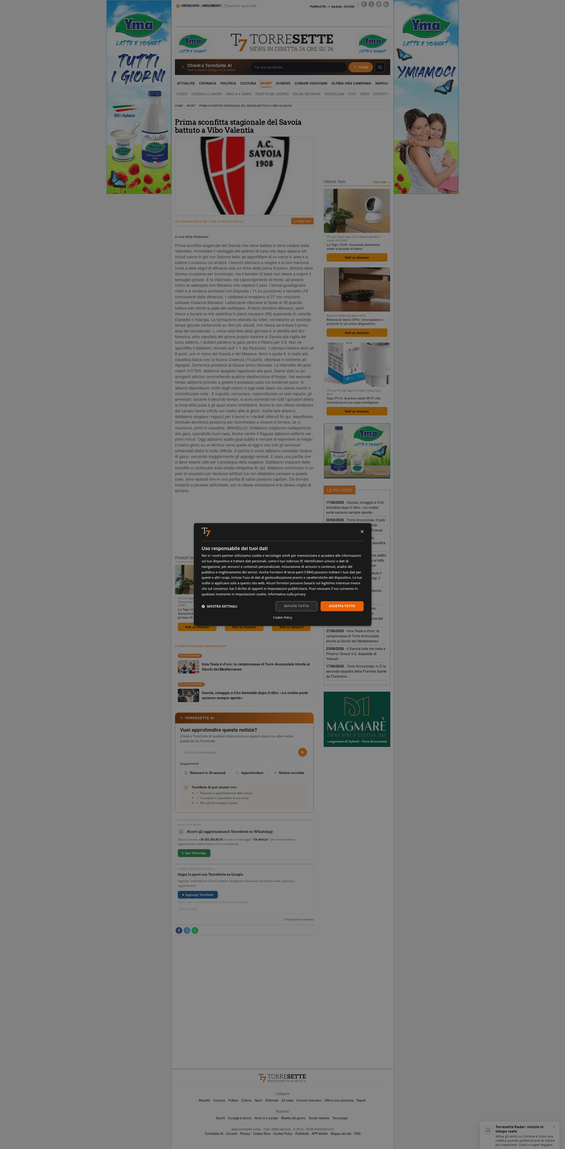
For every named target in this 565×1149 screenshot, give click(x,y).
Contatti (231, 1133)
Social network (319, 1118)
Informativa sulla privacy (287, 594)
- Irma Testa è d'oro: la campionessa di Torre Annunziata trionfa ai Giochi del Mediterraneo (352, 636)
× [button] (362, 531)
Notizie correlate (291, 772)
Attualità (204, 1100)
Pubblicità (302, 1133)
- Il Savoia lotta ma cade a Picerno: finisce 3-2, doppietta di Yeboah (355, 653)
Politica (233, 1100)
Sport (258, 1100)
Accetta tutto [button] (342, 606)
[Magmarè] (357, 719)
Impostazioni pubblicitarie (287, 588)
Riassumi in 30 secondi (208, 772)
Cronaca (219, 1100)
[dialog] (282, 574)
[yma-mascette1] (372, 43)
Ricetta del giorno (293, 1118)
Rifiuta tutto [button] (296, 606)
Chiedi (363, 67)
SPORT (191, 105)
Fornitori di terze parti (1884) (292, 572)
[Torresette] (282, 43)
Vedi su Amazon (197, 627)
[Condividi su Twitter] (187, 930)
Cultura (246, 1100)
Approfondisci (252, 772)
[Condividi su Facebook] (179, 930)
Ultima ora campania (338, 1100)
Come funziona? (188, 908)
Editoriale (271, 1100)
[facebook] (364, 4)
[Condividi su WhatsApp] (195, 930)
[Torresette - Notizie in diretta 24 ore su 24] (282, 1078)
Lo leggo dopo (302, 221)
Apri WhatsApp (195, 853)
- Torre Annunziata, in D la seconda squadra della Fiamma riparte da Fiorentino (356, 671)
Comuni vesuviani (308, 1100)
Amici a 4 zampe (266, 1118)
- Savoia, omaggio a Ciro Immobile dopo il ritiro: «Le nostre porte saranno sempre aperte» (355, 507)
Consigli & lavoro (240, 1118)
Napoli (361, 1100)
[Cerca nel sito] (380, 67)
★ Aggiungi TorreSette (198, 894)
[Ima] (357, 451)
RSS (357, 1133)
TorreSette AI (214, 1133)
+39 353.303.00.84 (211, 839)
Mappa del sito (341, 1133)
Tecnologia (340, 1118)
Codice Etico (262, 1133)
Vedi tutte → (382, 182)
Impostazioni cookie (251, 594)
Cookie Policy (283, 1133)
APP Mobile (320, 1133)
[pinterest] (379, 4)
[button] (219, 606)
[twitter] (371, 4)
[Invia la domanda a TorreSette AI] (302, 752)
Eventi (220, 1118)
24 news (287, 1100)
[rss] (386, 4)
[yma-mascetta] (192, 43)
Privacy (245, 1133)
